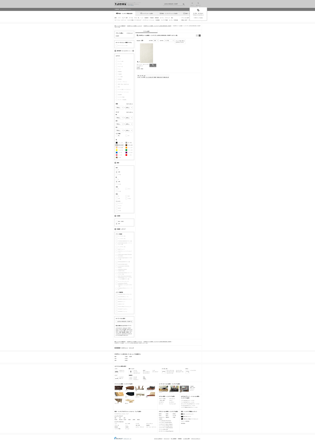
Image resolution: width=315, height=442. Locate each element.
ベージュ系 (120, 147)
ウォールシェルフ (172, 403)
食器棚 (144, 378)
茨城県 (130, 356)
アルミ (120, 329)
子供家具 (152, 17)
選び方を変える (129, 103)
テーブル (131, 17)
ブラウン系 (130, 145)
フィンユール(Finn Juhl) (163, 429)
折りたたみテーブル (179, 371)
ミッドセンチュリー (149, 390)
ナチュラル (117, 403)
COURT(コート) (124, 347)
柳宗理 (160, 413)
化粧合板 (123, 332)
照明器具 (157, 17)
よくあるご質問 (186, 438)
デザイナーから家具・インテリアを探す (168, 411)
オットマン (136, 371)
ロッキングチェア (146, 373)
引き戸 (117, 330)
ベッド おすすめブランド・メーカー (187, 402)
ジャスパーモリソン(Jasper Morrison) (166, 427)
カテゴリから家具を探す (120, 366)
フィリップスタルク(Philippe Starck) (165, 425)
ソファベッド (121, 371)
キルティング (129, 329)
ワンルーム (192, 388)
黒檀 (124, 330)
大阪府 (129, 419)
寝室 (180, 392)
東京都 (116, 419)
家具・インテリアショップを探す (170, 13)
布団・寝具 (138, 425)
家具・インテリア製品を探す (126, 13)
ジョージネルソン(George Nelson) (165, 422)
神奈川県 (120, 419)
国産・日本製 (120, 221)
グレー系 (129, 142)
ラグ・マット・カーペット (120, 20)
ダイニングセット (149, 423)
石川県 (126, 358)
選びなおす (130, 33)
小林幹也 (160, 419)
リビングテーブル (170, 373)
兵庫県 (126, 360)
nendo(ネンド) (161, 417)
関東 (115, 417)
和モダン (126, 403)
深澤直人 (174, 413)
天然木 (127, 332)
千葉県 (126, 356)
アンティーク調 (117, 390)
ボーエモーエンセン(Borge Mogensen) (166, 431)
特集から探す (184, 20)
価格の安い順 (160, 77)
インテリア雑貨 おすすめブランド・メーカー (189, 407)
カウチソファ (121, 370)
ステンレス (125, 327)
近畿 (124, 417)
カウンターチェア (137, 373)
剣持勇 (167, 413)
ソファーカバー (119, 327)
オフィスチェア (155, 371)
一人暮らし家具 (162, 400)
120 (144, 75)
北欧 (136, 390)
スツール (135, 370)
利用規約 (180, 438)
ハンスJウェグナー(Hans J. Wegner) (165, 424)
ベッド (141, 17)
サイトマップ (166, 438)
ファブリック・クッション (148, 20)
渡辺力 (167, 415)
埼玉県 (125, 419)
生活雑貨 (158, 20)
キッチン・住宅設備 (173, 20)
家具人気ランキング (187, 416)
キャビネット (136, 379)
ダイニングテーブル (170, 370)
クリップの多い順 (149, 77)
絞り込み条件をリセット (127, 50)
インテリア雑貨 (164, 20)
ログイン (192, 5)
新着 (115, 17)
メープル (121, 330)
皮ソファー (126, 335)
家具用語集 (183, 423)
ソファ (119, 17)
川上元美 (174, 415)
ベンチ (153, 370)
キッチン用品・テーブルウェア (134, 20)
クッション (127, 428)
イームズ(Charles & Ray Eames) (165, 420)
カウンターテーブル (170, 371)
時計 (172, 17)
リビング (160, 392)
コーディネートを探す (147, 13)
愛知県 (138, 419)
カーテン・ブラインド (165, 17)
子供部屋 (191, 386)
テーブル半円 (120, 335)
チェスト (135, 378)
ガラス (129, 327)
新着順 (155, 77)
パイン (127, 330)
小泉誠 (174, 417)
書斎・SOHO (192, 387)
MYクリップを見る (199, 17)
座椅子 (144, 370)
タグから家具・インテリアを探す (167, 396)
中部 (120, 417)
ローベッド (161, 403)
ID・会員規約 (173, 438)
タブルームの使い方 (158, 438)
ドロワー (171, 400)
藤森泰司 (167, 417)
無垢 (125, 329)
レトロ (126, 390)
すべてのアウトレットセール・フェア (122, 413)
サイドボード (161, 402)
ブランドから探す (185, 17)
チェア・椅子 (125, 17)
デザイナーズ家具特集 (185, 421)
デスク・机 (136, 17)
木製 (120, 332)
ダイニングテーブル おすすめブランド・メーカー (190, 403)
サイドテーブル (179, 370)
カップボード (171, 402)
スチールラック (172, 398)
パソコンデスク (193, 370)
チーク (117, 329)
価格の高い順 (166, 77)
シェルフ (144, 379)
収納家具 (146, 17)
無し (119, 135)
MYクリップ (198, 5)
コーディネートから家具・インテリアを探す (169, 384)
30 (140, 75)
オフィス (191, 390)
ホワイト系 (120, 145)
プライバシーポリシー (195, 438)
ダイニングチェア (146, 371)
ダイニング (171, 392)
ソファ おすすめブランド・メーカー (187, 400)
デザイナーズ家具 (162, 398)
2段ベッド (121, 378)
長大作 (160, 415)
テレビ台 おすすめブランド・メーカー (188, 405)
